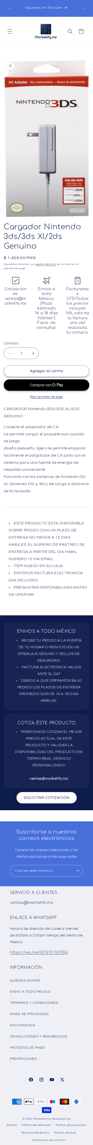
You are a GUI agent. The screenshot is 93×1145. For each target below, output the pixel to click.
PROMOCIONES (23, 1059)
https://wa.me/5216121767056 (39, 952)
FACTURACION (22, 1025)
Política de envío (65, 1132)
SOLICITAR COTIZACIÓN (46, 798)
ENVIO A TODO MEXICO (30, 991)
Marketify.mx (42, 1119)
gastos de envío (46, 264)
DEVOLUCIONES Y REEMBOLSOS (38, 1036)
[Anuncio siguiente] (83, 8)
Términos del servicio (35, 1132)
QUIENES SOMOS (25, 980)
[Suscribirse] (77, 871)
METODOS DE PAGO (27, 1047)
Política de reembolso (36, 1125)
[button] (9, 31)
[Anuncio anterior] (9, 8)
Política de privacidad (71, 1125)
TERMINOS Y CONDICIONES (34, 1003)
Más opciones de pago (46, 396)
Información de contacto (49, 1140)
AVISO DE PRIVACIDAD (29, 1014)
